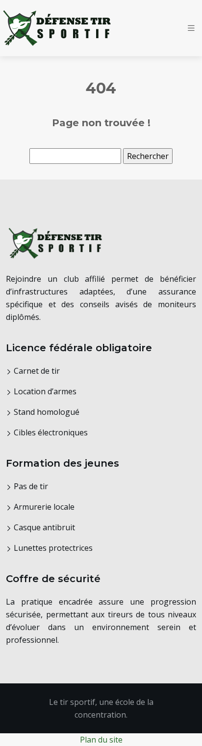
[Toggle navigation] (191, 28)
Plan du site (101, 739)
